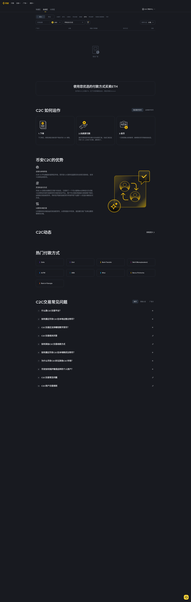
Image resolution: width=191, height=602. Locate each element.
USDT (58, 17)
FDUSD (75, 17)
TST (107, 17)
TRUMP (91, 17)
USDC (69, 17)
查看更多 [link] (149, 232)
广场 (24, 3)
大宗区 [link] (52, 9)
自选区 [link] (45, 9)
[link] (50, 262)
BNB (80, 17)
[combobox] (56, 22)
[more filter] (88, 22)
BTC (63, 17)
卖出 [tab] (49, 17)
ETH (85, 17)
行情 (12, 3)
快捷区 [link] (38, 9)
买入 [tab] (40, 17)
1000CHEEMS (99, 17)
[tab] (38, 9)
